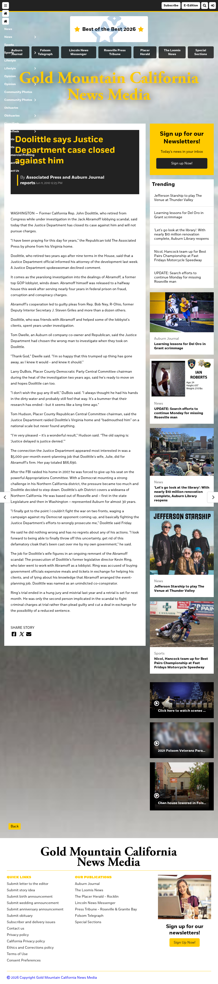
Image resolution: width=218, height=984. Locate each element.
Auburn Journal (87, 884)
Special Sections (200, 52)
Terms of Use (17, 954)
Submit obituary (20, 916)
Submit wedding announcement (33, 903)
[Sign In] (212, 5)
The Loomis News (172, 52)
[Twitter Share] (21, 634)
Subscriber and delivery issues (31, 922)
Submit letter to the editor (27, 884)
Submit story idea (21, 890)
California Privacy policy (26, 941)
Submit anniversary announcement (35, 909)
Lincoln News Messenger (78, 52)
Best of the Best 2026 (109, 29)
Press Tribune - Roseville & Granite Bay (106, 909)
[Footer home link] (109, 856)
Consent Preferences (24, 960)
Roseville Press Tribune (115, 52)
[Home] (5, 13)
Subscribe (171, 5)
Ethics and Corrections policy (30, 947)
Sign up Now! (181, 163)
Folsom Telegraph (45, 52)
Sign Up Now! (184, 942)
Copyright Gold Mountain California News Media (54, 977)
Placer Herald (145, 52)
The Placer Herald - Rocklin (97, 896)
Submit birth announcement (30, 896)
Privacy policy (18, 935)
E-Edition (191, 5)
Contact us (15, 928)
